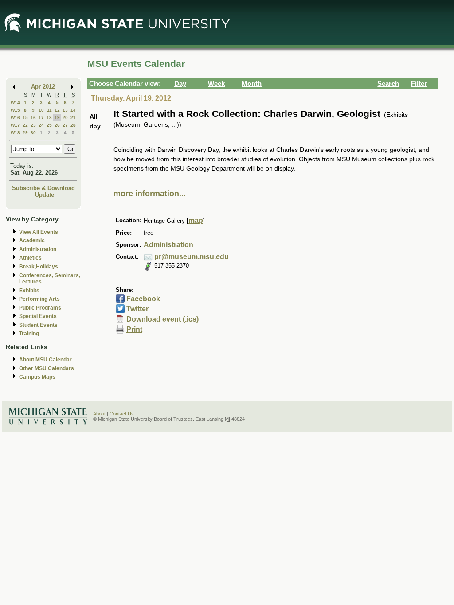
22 (25, 125)
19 (57, 117)
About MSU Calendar (45, 360)
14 (73, 110)
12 (57, 110)
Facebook (143, 298)
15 (25, 117)
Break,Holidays (38, 267)
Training (29, 333)
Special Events (38, 316)
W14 (15, 102)
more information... (150, 193)
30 (33, 132)
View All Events (38, 232)
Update (44, 194)
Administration (37, 249)
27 (65, 125)
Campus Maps (37, 377)
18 (49, 117)
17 (41, 117)
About (99, 413)
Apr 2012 (43, 86)
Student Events (38, 325)
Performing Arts (39, 299)
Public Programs (40, 308)
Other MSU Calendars (46, 368)
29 (25, 132)
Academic (32, 240)
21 (73, 117)
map (195, 220)
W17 (15, 125)
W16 (15, 117)
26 (57, 125)
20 (65, 117)
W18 (15, 132)
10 (41, 110)
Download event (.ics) (162, 319)
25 (49, 125)
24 (41, 125)
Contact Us (122, 413)
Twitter (137, 309)
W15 (15, 110)
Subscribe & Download (43, 188)
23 (33, 125)
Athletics (30, 258)
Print (134, 329)
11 (49, 110)
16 (33, 117)
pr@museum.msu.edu (191, 256)
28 (73, 125)
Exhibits (29, 290)
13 (65, 110)
